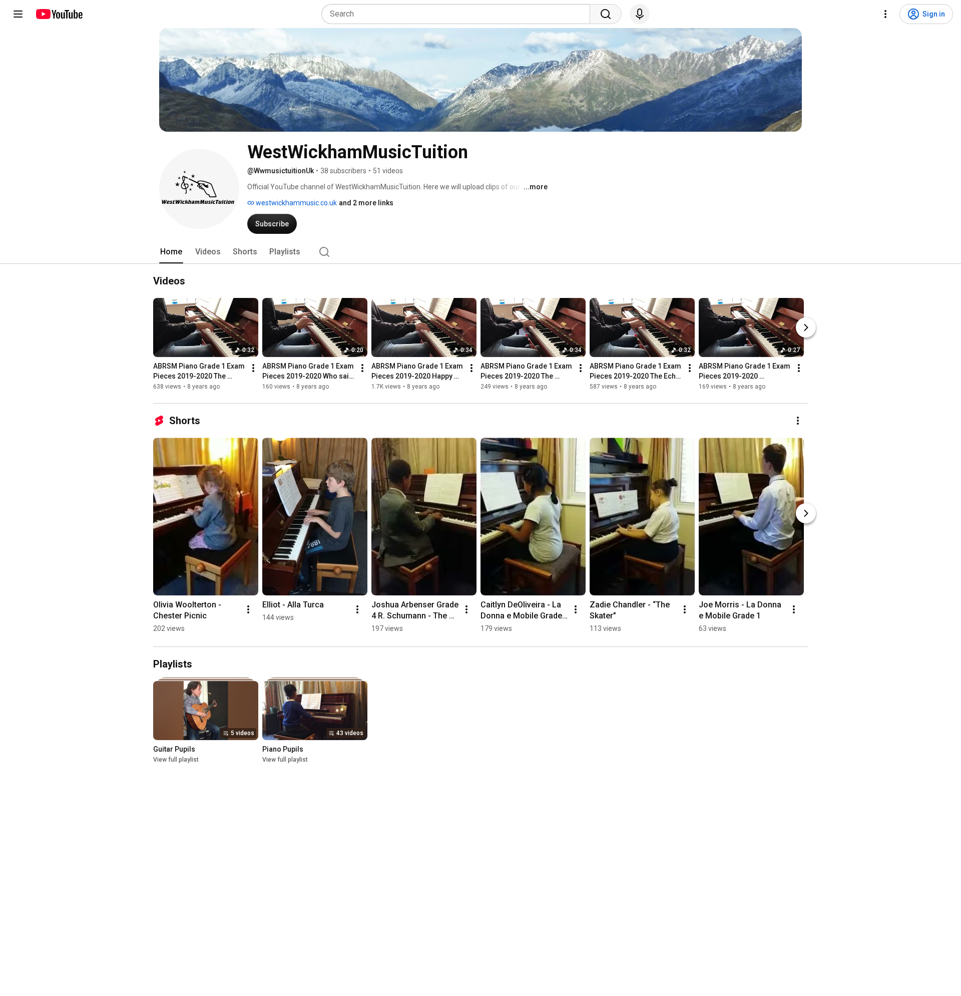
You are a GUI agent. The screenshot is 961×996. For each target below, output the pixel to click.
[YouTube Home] (59, 14)
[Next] (806, 327)
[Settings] (885, 14)
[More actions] (253, 368)
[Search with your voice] (640, 14)
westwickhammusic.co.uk (295, 203)
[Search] (606, 14)
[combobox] (459, 14)
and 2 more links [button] (366, 203)
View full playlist (176, 759)
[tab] (171, 252)
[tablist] (480, 252)
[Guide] (18, 14)
